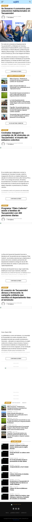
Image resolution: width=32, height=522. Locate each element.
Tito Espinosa (10, 17)
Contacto (23, 512)
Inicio (7, 512)
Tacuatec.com (16, 519)
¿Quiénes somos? (15, 512)
